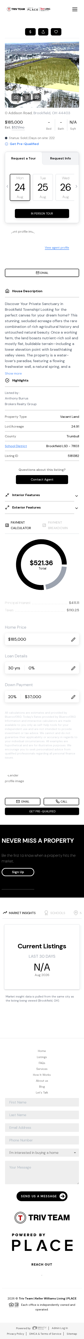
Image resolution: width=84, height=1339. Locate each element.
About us (42, 1080)
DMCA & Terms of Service (45, 1334)
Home (42, 1051)
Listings (42, 1057)
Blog (42, 1086)
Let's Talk (42, 1092)
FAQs (42, 1063)
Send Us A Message (39, 1196)
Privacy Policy (15, 1334)
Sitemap (72, 1334)
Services (42, 1069)
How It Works (42, 1075)
